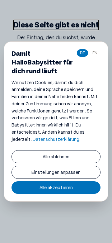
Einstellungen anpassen (56, 172)
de (82, 52)
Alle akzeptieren (56, 187)
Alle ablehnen (56, 157)
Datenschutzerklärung (56, 139)
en (94, 52)
